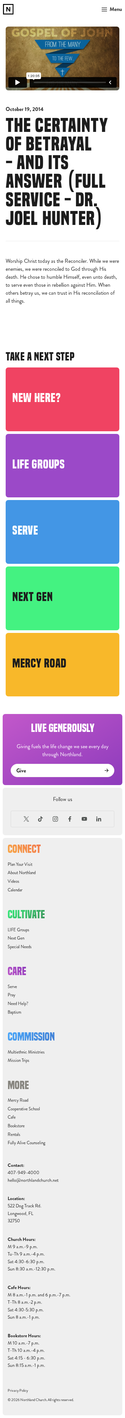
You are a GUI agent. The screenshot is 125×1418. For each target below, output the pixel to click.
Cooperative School (24, 1109)
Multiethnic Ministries (26, 1052)
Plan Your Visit (20, 864)
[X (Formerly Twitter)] (26, 819)
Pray (11, 995)
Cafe (12, 1117)
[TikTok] (40, 819)
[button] (110, 9)
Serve (12, 987)
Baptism (14, 1012)
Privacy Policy (18, 1390)
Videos (13, 881)
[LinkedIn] (99, 819)
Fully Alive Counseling (26, 1143)
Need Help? (18, 1004)
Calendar (15, 890)
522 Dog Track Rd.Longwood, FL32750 (24, 1213)
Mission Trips (18, 1061)
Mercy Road (18, 1100)
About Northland (22, 873)
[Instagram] (55, 819)
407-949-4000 (23, 1172)
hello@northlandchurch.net (33, 1180)
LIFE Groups (18, 930)
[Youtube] (84, 819)
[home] (8, 9)
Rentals (14, 1135)
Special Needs (20, 947)
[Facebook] (70, 819)
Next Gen (16, 938)
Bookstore (16, 1126)
